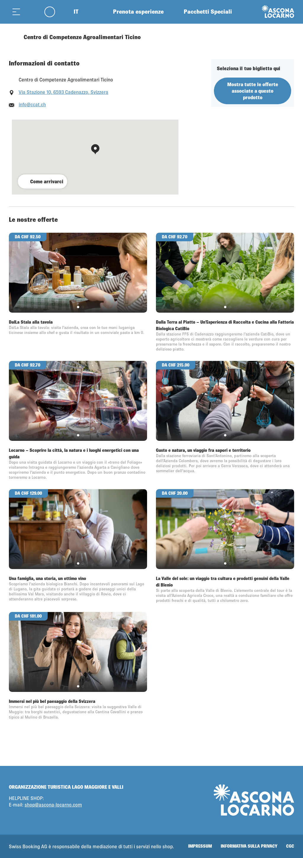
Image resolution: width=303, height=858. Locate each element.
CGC (290, 846)
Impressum (200, 846)
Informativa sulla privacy (249, 846)
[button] (78, 307)
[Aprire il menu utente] (53, 11)
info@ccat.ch (32, 104)
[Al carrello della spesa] (31, 11)
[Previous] (14, 37)
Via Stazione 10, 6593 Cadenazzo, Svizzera (63, 92)
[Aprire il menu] (16, 11)
